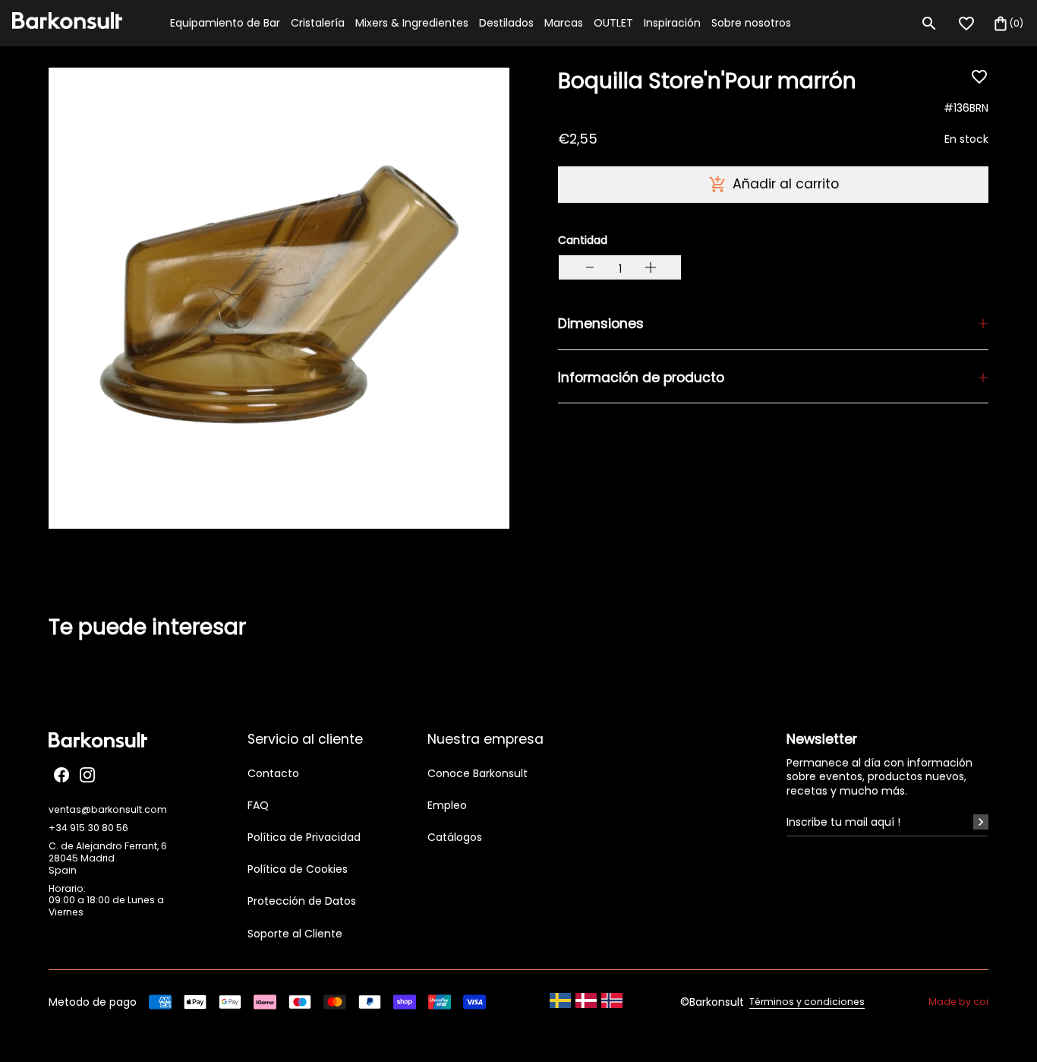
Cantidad (582, 240)
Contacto (273, 773)
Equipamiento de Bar (225, 22)
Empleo (447, 805)
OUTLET (613, 22)
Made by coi (958, 1002)
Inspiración (672, 22)
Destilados (506, 22)
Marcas (563, 22)
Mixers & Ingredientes (411, 22)
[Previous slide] (39, 651)
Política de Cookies (297, 869)
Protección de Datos (301, 901)
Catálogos (454, 837)
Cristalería (318, 22)
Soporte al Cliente (294, 933)
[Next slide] (997, 651)
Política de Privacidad (304, 837)
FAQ (258, 805)
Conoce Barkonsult (477, 773)
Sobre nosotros (751, 22)
